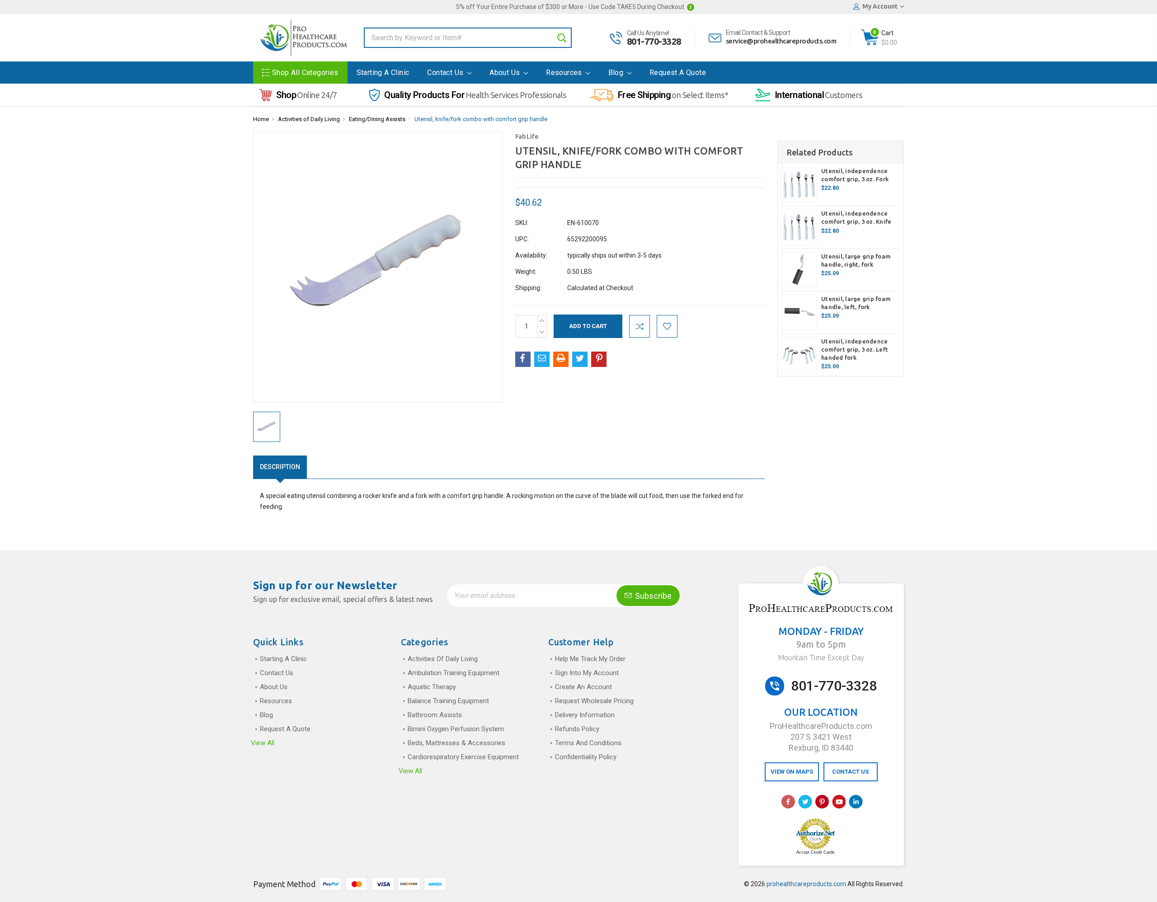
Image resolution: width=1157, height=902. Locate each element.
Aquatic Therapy (432, 687)
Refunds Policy (577, 729)
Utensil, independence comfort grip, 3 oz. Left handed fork (854, 349)
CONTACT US (850, 771)
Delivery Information (585, 715)
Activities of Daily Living (309, 119)
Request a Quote (677, 72)
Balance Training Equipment (448, 701)
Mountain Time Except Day (821, 657)
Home (261, 119)
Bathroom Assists (435, 715)
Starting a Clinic (383, 72)
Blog (617, 72)
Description (280, 466)
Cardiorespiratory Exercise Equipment (463, 757)
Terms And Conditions (588, 743)
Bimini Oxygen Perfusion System (456, 729)
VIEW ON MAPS (792, 771)
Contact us (446, 72)
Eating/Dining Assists (377, 119)
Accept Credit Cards (815, 852)
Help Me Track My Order (590, 659)
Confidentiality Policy (585, 757)
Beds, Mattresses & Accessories (456, 743)
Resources (565, 72)
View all (262, 743)
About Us (505, 72)
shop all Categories (305, 72)
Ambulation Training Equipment (453, 673)
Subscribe (652, 596)
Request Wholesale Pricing (594, 701)
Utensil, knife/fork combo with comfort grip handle (480, 119)
